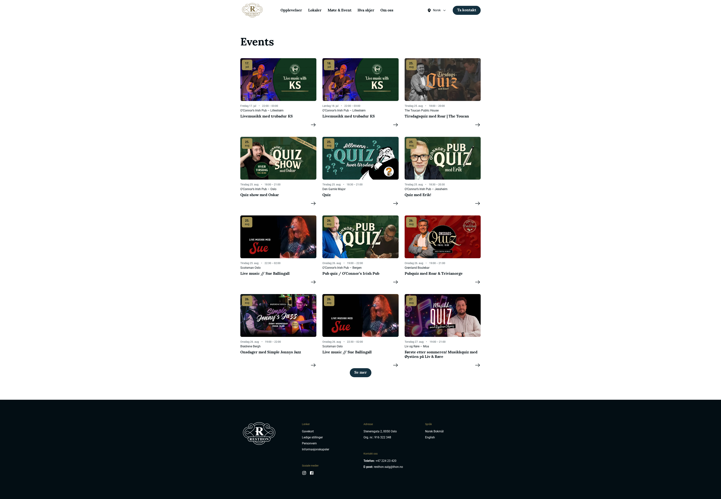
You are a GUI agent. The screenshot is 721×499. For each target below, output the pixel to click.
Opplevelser (291, 10)
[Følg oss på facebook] (311, 474)
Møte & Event (339, 10)
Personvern (309, 443)
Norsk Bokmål (434, 431)
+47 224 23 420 (386, 461)
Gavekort (308, 431)
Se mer (360, 373)
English (430, 437)
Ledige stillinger (312, 437)
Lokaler (315, 10)
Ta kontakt (466, 10)
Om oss (386, 10)
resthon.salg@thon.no (388, 467)
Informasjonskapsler (315, 449)
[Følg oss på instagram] (304, 474)
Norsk (437, 10)
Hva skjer (365, 10)
